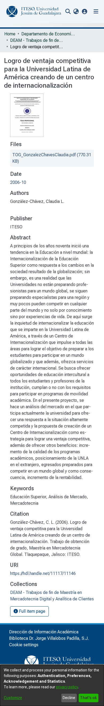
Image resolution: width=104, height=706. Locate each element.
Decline (69, 698)
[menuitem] (76, 11)
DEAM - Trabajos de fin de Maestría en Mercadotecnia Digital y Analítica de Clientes (36, 40)
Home (9, 33)
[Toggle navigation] (96, 11)
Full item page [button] (31, 611)
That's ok (88, 698)
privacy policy (67, 687)
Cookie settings (23, 644)
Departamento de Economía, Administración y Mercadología (48, 33)
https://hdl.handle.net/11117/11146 (43, 573)
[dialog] (52, 685)
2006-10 (18, 182)
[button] (85, 11)
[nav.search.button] (68, 11)
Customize (13, 698)
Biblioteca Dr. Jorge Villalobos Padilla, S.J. (49, 638)
